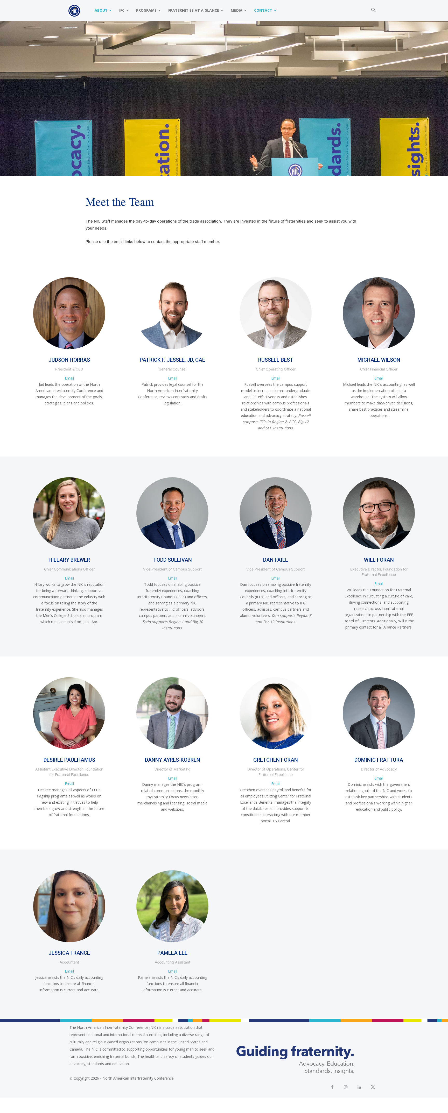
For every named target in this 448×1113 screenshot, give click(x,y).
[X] (373, 1087)
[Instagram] (346, 1087)
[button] (373, 10)
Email (69, 378)
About (101, 10)
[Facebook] (332, 1087)
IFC (121, 10)
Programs (146, 10)
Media (236, 10)
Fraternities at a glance (193, 10)
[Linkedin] (359, 1087)
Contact (263, 10)
